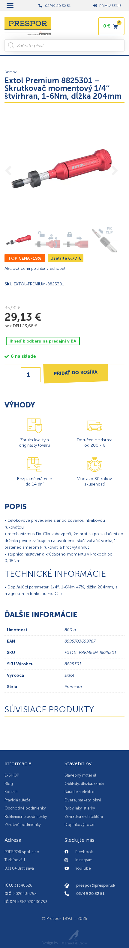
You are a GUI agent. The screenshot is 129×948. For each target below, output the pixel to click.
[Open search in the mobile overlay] (64, 45)
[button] (10, 5)
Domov (10, 72)
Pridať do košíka (76, 372)
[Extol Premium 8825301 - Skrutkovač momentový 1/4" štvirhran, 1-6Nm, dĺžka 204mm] (61, 169)
